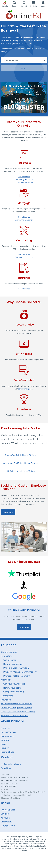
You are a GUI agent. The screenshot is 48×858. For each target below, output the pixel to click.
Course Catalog (9, 651)
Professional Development (16, 675)
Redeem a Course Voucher (14, 715)
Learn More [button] (8, 512)
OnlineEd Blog (8, 809)
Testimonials (7, 735)
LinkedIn (5, 813)
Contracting (7, 695)
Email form (6, 768)
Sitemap (5, 739)
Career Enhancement (24, 182)
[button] (43, 4)
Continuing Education (24, 179)
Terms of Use (7, 751)
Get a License (24, 176)
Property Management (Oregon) (20, 671)
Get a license (9, 659)
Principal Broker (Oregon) (16, 667)
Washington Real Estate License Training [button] (20, 463)
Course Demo (8, 825)
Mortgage (6, 679)
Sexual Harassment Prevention (16, 703)
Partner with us (8, 731)
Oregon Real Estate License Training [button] (20, 455)
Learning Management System (16, 707)
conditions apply (25, 389)
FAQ (3, 743)
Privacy (5, 747)
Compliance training (13, 691)
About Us (5, 727)
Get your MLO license (14, 683)
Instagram (6, 821)
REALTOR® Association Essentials (18, 711)
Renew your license (13, 663)
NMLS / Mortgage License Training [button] (20, 471)
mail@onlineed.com (11, 764)
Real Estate (7, 655)
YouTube (5, 817)
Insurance (6, 699)
